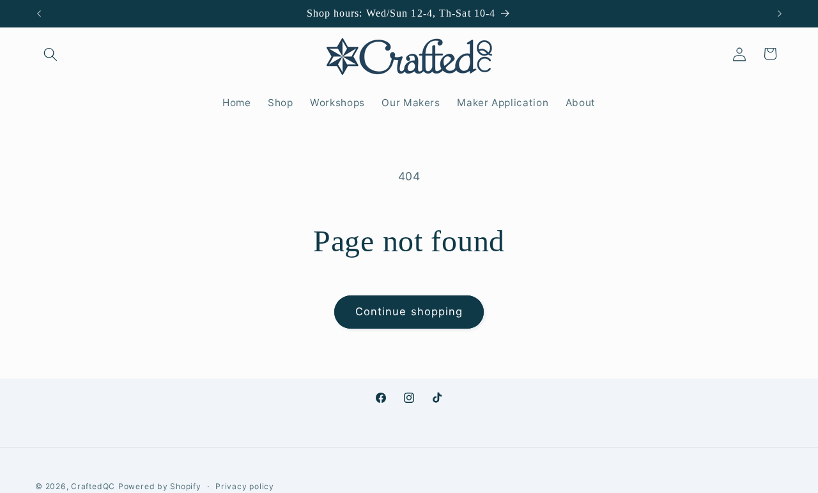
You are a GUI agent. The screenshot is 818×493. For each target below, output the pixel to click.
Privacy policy (244, 485)
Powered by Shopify (159, 485)
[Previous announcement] (39, 13)
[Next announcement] (780, 13)
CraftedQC (93, 485)
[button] (50, 53)
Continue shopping (409, 311)
